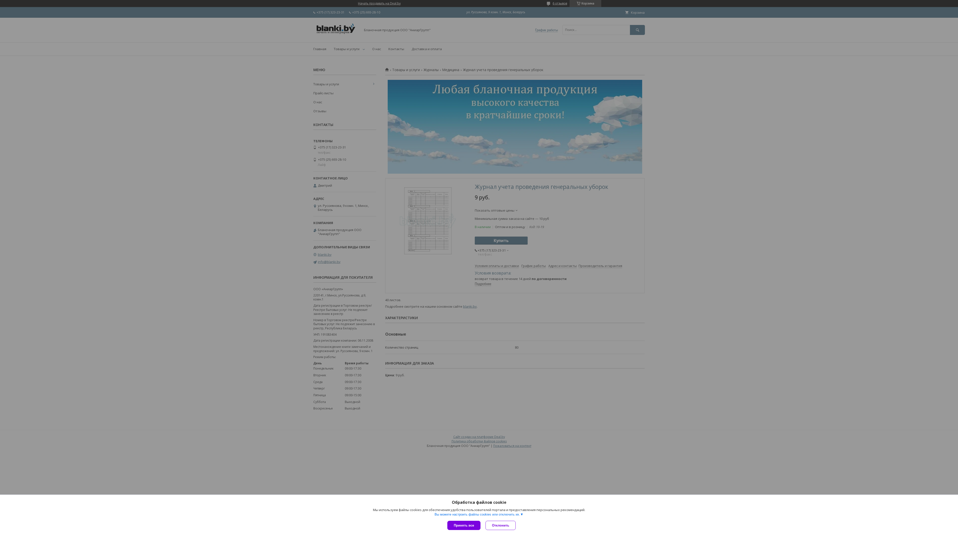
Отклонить (500, 525)
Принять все (464, 525)
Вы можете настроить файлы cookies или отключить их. (477, 514)
